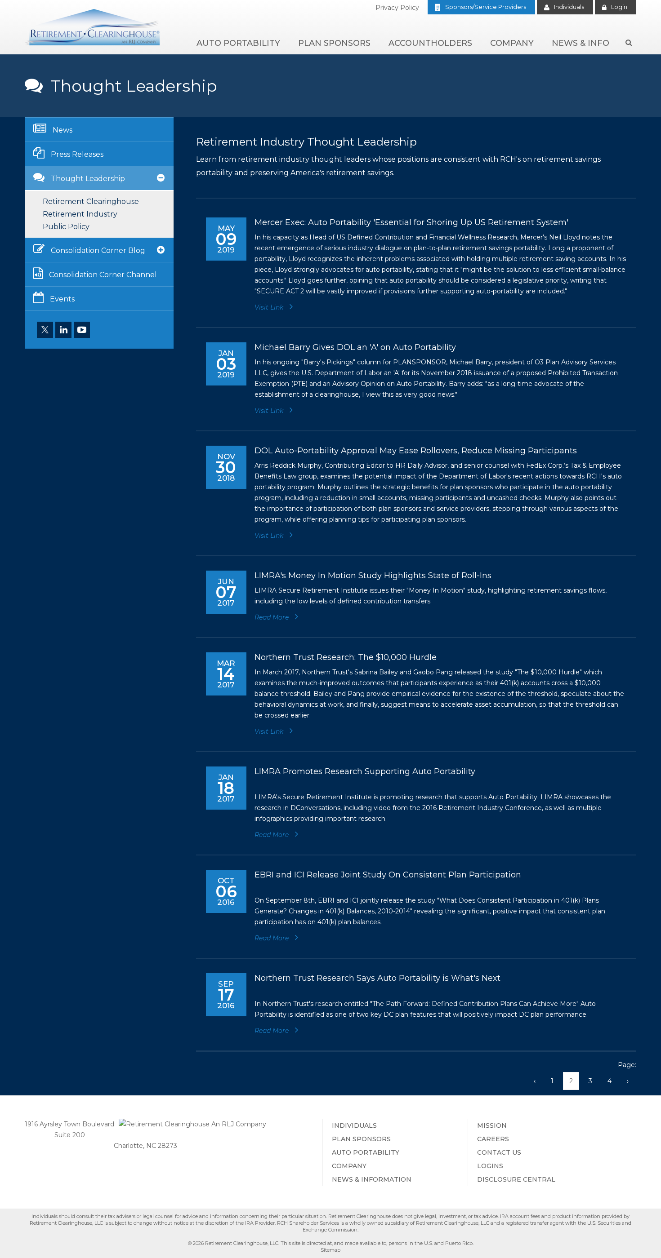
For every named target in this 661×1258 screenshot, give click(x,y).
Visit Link (270, 307)
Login (619, 6)
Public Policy (66, 226)
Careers (493, 1139)
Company (512, 43)
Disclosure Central (516, 1179)
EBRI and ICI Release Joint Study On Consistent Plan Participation (388, 875)
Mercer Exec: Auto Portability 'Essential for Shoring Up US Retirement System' (411, 222)
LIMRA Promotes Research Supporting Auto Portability (365, 771)
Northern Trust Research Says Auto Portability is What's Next (377, 978)
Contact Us (499, 1152)
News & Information (371, 1179)
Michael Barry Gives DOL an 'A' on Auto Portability (355, 347)
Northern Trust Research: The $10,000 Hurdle (346, 657)
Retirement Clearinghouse (91, 201)
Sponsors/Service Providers (485, 6)
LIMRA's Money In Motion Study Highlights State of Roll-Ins (373, 575)
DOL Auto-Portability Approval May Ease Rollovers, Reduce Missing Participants (416, 451)
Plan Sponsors (334, 43)
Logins (490, 1166)
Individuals (569, 6)
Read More (272, 617)
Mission (492, 1125)
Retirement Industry (80, 214)
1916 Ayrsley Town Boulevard (69, 1124)
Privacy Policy (397, 8)
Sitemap (330, 1250)
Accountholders (430, 43)
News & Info (580, 43)
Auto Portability (238, 43)
